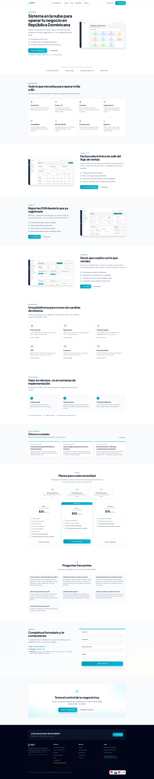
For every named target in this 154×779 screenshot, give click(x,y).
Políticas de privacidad (110, 750)
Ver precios (54, 50)
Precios (66, 3)
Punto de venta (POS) (59, 750)
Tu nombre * (85, 632)
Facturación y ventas (58, 747)
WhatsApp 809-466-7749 (111, 758)
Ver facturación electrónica (89, 187)
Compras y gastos (58, 755)
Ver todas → (122, 437)
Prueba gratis (120, 3)
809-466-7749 (40, 649)
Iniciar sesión (110, 3)
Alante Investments (50, 772)
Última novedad (57, 54)
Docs (72, 3)
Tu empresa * (85, 639)
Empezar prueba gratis (38, 50)
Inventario (55, 752)
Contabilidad (56, 760)
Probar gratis (104, 187)
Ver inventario (85, 286)
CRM (54, 757)
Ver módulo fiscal (34, 236)
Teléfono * (84, 654)
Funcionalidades (56, 3)
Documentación (83, 750)
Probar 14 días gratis (43, 542)
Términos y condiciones (110, 747)
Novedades (78, 3)
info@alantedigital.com (39, 646)
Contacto (86, 3)
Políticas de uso (108, 752)
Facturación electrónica (59, 763)
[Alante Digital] (31, 3)
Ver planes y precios (87, 710)
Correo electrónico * (87, 647)
